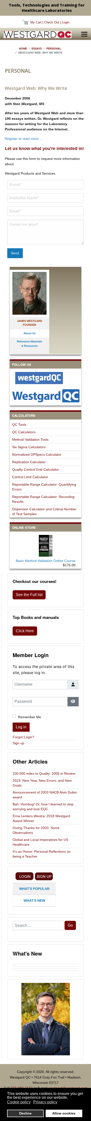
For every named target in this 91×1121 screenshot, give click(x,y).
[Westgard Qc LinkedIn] (45, 395)
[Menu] (84, 34)
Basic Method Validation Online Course (45, 561)
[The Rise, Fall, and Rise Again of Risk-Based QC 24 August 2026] (46, 965)
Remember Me (29, 717)
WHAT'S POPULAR (34, 889)
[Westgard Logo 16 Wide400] (38, 34)
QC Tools (19, 424)
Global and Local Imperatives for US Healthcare (40, 842)
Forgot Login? (23, 737)
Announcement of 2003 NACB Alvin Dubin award (45, 794)
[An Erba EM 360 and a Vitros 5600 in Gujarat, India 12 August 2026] (46, 967)
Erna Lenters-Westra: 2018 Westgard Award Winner (41, 818)
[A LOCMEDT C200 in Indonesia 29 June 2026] (46, 971)
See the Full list (29, 595)
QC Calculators (23, 432)
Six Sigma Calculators (29, 447)
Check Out (51, 22)
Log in (21, 727)
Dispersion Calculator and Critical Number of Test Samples (44, 511)
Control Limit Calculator (30, 477)
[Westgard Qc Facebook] (45, 378)
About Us (30, 333)
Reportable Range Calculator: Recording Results (43, 499)
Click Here (25, 631)
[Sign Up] (44, 876)
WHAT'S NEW (34, 900)
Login (65, 22)
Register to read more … (24, 139)
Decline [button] (25, 1113)
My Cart (35, 22)
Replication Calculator (29, 462)
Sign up (18, 743)
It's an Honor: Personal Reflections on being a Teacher (42, 854)
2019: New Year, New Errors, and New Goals (42, 783)
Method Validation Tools (30, 439)
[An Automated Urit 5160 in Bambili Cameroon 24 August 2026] (46, 963)
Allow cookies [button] (63, 1113)
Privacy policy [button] (45, 1102)
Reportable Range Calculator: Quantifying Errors (44, 486)
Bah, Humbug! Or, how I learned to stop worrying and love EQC (43, 806)
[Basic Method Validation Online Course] (45, 545)
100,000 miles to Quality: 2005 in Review (44, 773)
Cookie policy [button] (19, 1102)
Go (70, 925)
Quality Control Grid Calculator (35, 469)
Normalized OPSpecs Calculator (36, 454)
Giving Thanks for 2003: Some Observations (36, 830)
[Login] (24, 876)
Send (15, 253)
